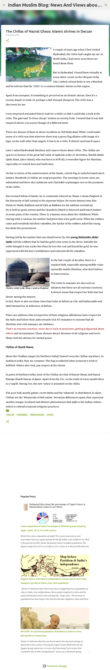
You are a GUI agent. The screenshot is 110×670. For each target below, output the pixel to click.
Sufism (50, 415)
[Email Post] (7, 412)
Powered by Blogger (56, 666)
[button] (7, 41)
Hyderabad (22, 415)
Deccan (10, 415)
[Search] (106, 5)
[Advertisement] (55, 466)
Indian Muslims (37, 415)
